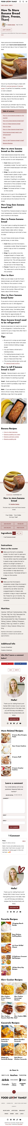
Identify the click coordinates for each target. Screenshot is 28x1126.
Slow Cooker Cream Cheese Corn (6, 998)
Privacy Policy (8, 1124)
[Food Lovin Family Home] (9, 1)
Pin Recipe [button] (21, 523)
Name (5, 815)
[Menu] (26, 1)
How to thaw (7, 126)
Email (5, 820)
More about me (14, 719)
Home (2, 5)
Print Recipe (20, 527)
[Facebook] (14, 723)
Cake (10, 670)
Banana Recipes (8, 143)
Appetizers (14, 1110)
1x (14, 533)
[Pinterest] (10, 723)
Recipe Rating (9, 795)
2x (17, 533)
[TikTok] (17, 723)
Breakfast (22, 1110)
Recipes (6, 5)
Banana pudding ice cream (12, 434)
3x (20, 533)
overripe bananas (11, 86)
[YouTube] (20, 723)
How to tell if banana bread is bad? (13, 140)
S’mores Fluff (16, 757)
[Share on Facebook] (20, 664)
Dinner (12, 1113)
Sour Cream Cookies (19, 746)
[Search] (23, 1)
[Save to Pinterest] (7, 664)
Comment (6, 798)
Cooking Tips (10, 1103)
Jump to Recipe (6, 29)
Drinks (6, 1113)
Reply (24, 841)
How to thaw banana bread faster (13, 129)
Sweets (10, 5)
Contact (14, 1106)
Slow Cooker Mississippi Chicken (18, 998)
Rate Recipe (7, 527)
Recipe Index (6, 1110)
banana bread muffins (13, 363)
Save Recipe (7, 523)
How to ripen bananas (10, 432)
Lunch (21, 1113)
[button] (7, 495)
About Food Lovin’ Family (21, 1103)
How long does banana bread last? (13, 121)
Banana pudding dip (10, 439)
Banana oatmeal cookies (11, 437)
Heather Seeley (11, 24)
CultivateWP (19, 1124)
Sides (16, 1113)
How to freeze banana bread (11, 123)
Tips (4, 137)
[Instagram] (7, 723)
